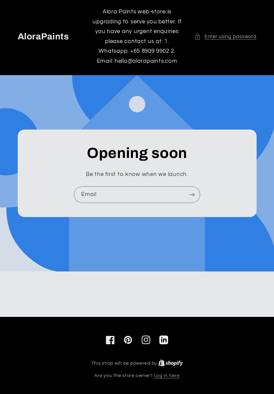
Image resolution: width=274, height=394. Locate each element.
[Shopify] (170, 363)
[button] (225, 36)
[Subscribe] (192, 194)
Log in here (167, 375)
